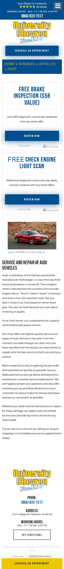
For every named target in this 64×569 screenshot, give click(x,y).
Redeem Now (32, 135)
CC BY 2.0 (40, 252)
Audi (12, 69)
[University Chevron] (32, 32)
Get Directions (32, 534)
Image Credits (18, 556)
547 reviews (41, 7)
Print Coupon (53, 147)
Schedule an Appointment (32, 50)
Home (9, 64)
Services (27, 64)
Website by (40, 556)
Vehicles (47, 64)
